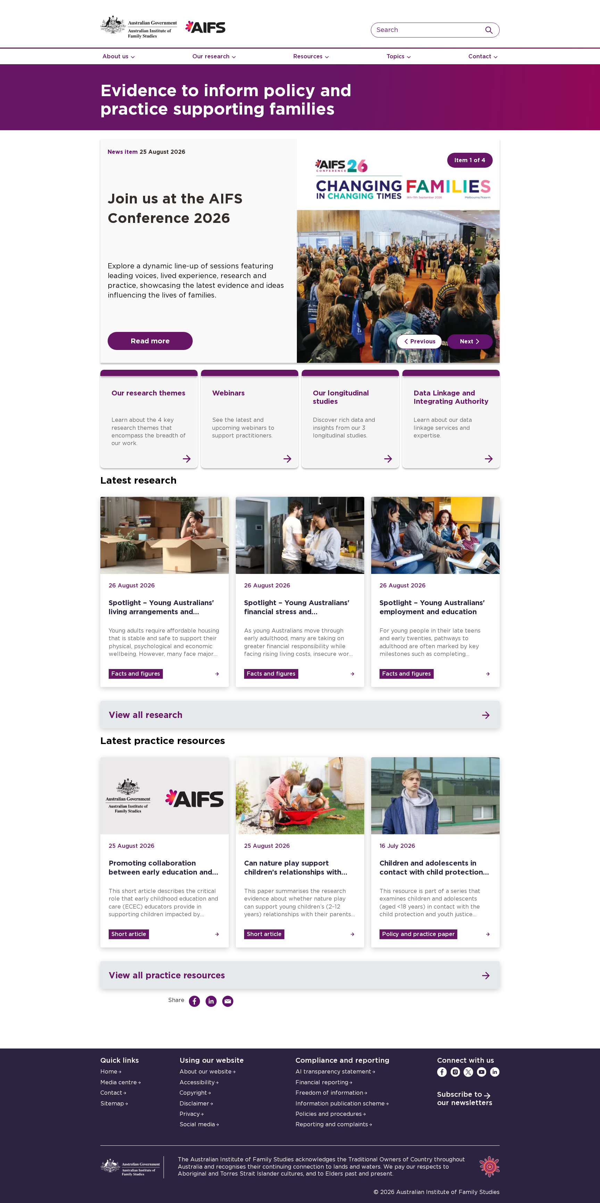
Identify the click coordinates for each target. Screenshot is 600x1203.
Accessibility (197, 1082)
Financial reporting (321, 1082)
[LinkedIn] (495, 1072)
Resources (308, 56)
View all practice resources (167, 975)
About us (115, 56)
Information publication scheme (340, 1103)
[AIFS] (162, 37)
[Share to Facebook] (196, 1001)
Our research (211, 56)
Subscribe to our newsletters (464, 1098)
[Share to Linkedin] (213, 1001)
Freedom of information (329, 1093)
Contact (479, 56)
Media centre (118, 1082)
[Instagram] (455, 1072)
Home (108, 1072)
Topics (395, 56)
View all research (145, 714)
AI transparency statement (333, 1072)
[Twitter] (468, 1072)
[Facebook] (442, 1072)
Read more (150, 340)
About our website (206, 1072)
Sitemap (112, 1103)
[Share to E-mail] (229, 1001)
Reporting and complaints (331, 1124)
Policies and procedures (328, 1114)
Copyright (193, 1093)
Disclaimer (194, 1103)
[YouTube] (481, 1072)
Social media (197, 1124)
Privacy (190, 1114)
